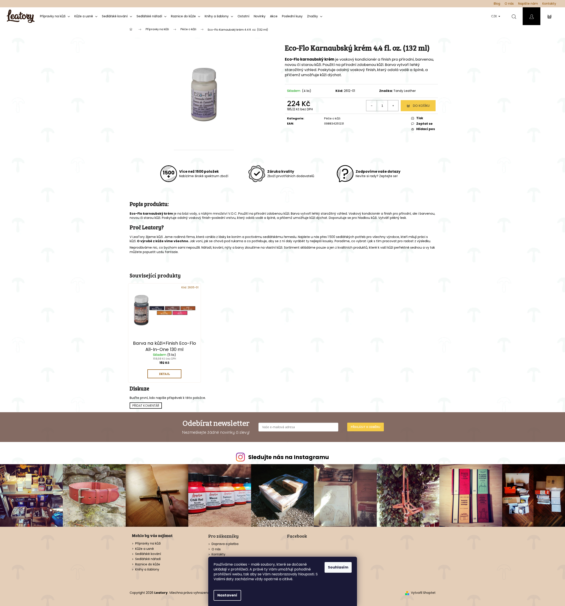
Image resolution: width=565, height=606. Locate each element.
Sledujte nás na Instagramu (288, 457)
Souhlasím (338, 567)
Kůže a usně (144, 549)
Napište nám (528, 3)
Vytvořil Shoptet (423, 593)
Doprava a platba (225, 544)
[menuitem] (55, 16)
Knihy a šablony (147, 569)
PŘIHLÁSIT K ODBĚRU (365, 427)
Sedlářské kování (148, 554)
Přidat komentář (145, 405)
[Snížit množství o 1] (371, 105)
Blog (497, 3)
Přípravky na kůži (148, 543)
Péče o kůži (332, 118)
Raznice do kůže (147, 564)
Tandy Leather (404, 91)
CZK (494, 16)
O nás (509, 3)
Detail (164, 374)
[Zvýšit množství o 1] (393, 105)
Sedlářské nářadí (148, 559)
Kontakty (549, 3)
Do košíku (421, 105)
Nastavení (227, 595)
